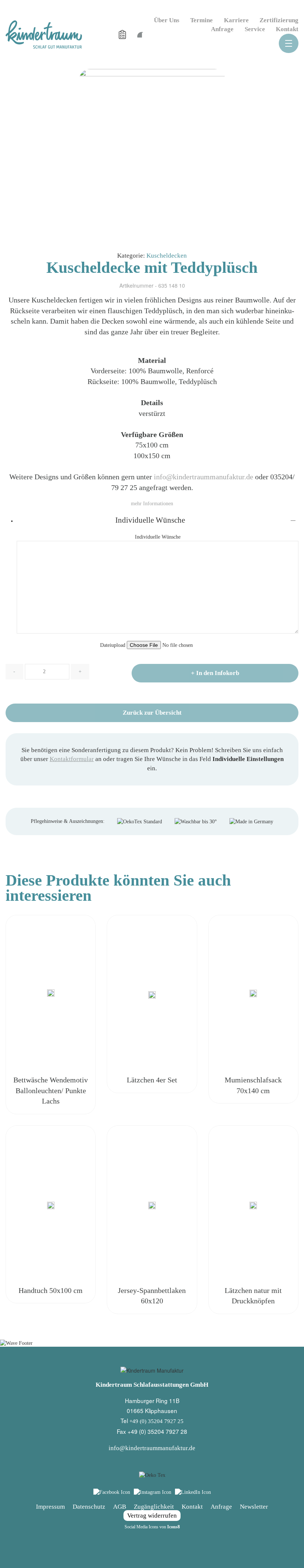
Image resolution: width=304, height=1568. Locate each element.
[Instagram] (152, 1492)
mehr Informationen (152, 503)
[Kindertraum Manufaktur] (44, 34)
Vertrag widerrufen (152, 1515)
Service (255, 29)
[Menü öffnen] (288, 43)
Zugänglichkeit (154, 1506)
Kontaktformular (72, 759)
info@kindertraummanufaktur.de (203, 477)
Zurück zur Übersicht (152, 712)
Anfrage (222, 29)
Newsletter (254, 1506)
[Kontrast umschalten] (139, 34)
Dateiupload (113, 645)
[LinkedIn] (193, 1492)
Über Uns (166, 20)
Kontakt (287, 29)
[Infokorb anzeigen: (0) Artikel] (123, 34)
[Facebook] (111, 1492)
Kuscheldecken (166, 255)
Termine (201, 20)
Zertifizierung (279, 20)
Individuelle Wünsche (150, 520)
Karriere (236, 20)
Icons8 (173, 1526)
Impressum (50, 1506)
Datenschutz (89, 1506)
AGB (119, 1506)
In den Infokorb (215, 673)
